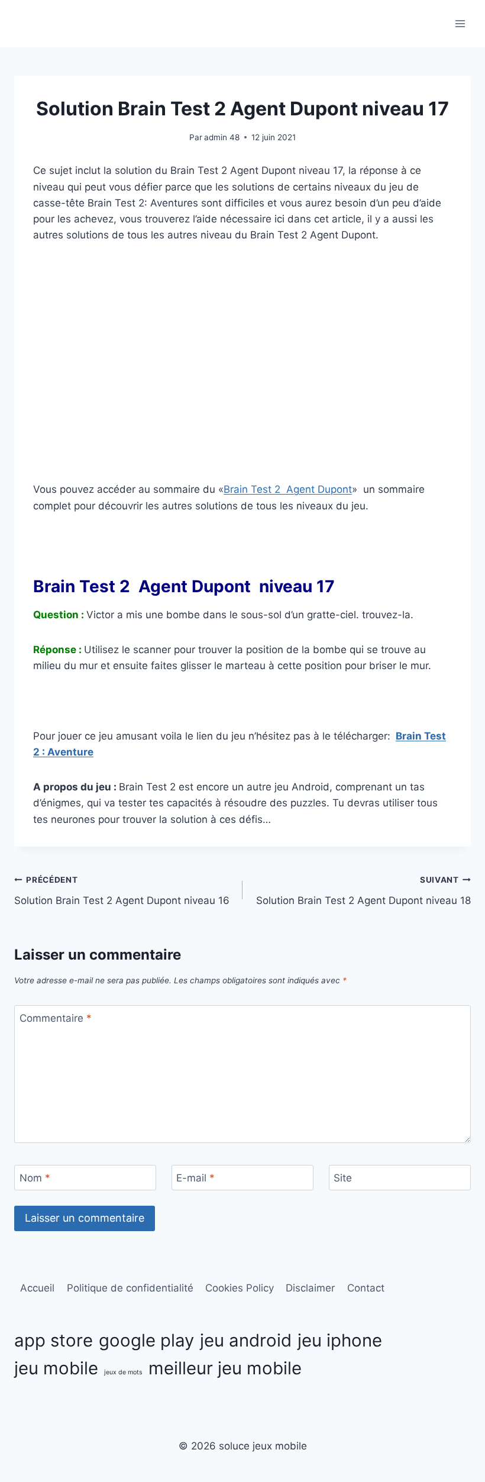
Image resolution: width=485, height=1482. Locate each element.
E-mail (195, 1178)
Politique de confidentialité (130, 1288)
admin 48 (222, 137)
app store (53, 1340)
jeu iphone (340, 1340)
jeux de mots (123, 1372)
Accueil (37, 1288)
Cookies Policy (239, 1288)
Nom (35, 1178)
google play (146, 1340)
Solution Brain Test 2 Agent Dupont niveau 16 (121, 890)
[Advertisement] (242, 380)
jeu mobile (56, 1368)
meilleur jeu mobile (225, 1368)
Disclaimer (310, 1288)
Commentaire (56, 1018)
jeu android (246, 1340)
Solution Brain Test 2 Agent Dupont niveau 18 (363, 890)
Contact (365, 1288)
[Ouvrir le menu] (460, 23)
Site (343, 1178)
